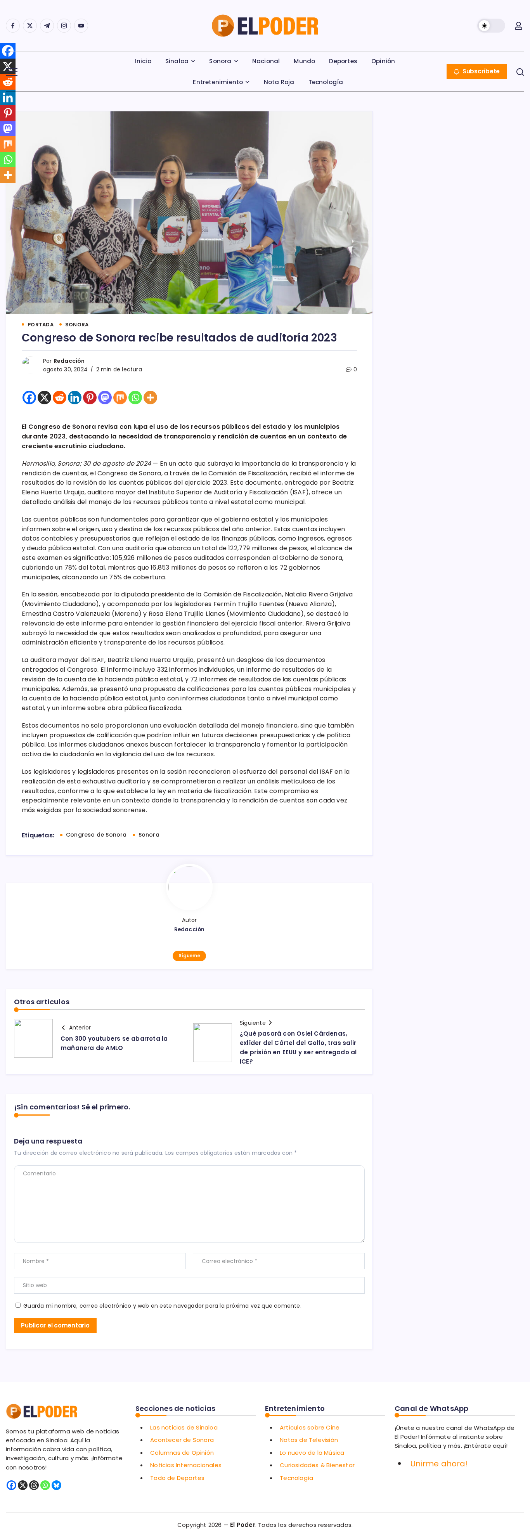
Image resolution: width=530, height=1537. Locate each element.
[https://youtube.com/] (81, 26)
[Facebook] (29, 397)
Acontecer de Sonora (182, 1440)
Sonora (149, 835)
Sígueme (189, 955)
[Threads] (34, 1485)
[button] (491, 26)
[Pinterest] (90, 397)
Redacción (69, 361)
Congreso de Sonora (96, 835)
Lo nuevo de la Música (312, 1453)
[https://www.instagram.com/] (64, 26)
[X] (44, 397)
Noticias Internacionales (186, 1465)
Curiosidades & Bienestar (317, 1465)
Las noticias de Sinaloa (184, 1427)
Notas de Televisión (309, 1440)
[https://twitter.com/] (30, 26)
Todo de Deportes (177, 1478)
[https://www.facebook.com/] (13, 26)
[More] (150, 397)
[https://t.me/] (47, 26)
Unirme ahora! (439, 1463)
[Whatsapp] (135, 397)
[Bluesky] (56, 1485)
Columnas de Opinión (182, 1453)
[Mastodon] (105, 397)
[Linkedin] (74, 397)
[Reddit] (59, 397)
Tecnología (296, 1478)
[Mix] (120, 397)
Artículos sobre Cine (309, 1427)
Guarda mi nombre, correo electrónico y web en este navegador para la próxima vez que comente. (162, 1306)
